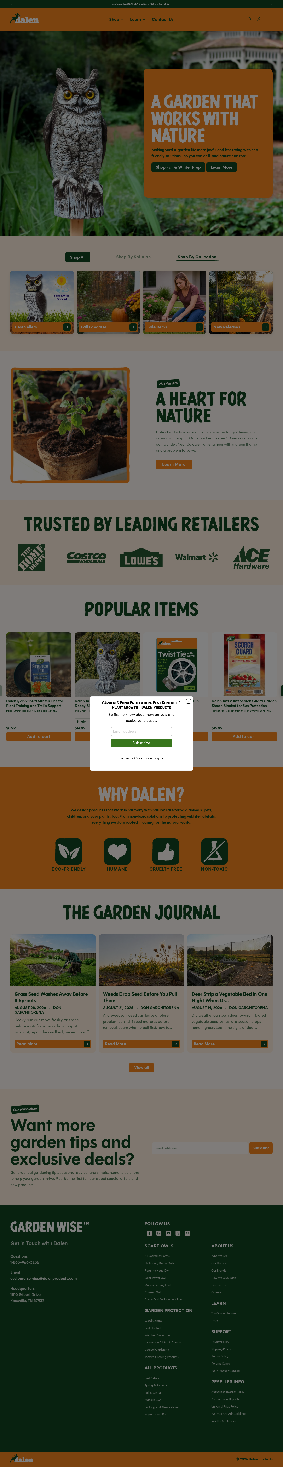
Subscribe (141, 743)
